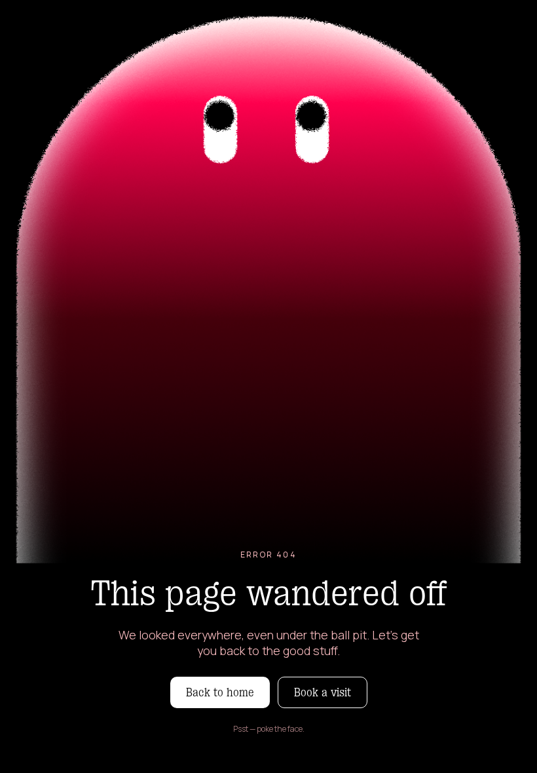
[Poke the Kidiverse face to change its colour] (268, 281)
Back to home (220, 692)
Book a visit (322, 692)
